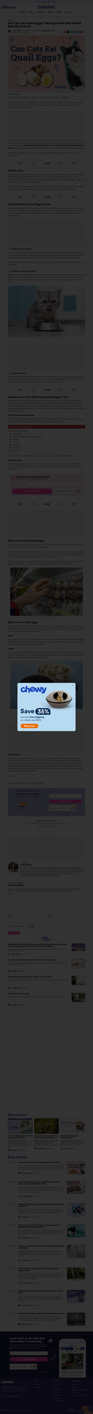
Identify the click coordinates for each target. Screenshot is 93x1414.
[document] (46, 707)
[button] (73, 685)
